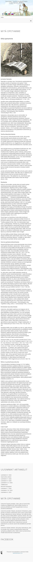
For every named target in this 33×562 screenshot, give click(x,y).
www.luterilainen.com (18, 553)
